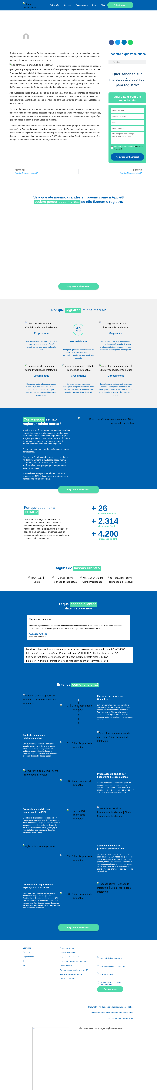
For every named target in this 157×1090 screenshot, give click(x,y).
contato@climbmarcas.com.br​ (111, 958)
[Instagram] (98, 948)
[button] (111, 42)
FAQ (103, 5)
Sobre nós (54, 5)
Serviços (67, 5)
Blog (94, 5)
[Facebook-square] (103, 948)
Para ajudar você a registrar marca (38, 129)
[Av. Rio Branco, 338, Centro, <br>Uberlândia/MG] (98, 982)
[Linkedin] (108, 948)
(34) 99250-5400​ (106, 974)
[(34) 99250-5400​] (98, 973)
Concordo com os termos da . (128, 147)
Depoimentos (82, 5)
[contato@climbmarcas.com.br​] (98, 957)
